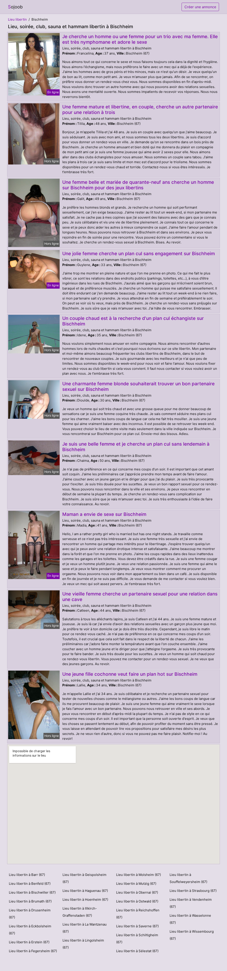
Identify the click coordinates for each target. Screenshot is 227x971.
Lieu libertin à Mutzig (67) (136, 883)
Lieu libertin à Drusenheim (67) (30, 913)
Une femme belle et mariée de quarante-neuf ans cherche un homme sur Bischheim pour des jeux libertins (138, 184)
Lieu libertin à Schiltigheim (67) (137, 938)
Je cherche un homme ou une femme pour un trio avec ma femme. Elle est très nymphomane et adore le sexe (140, 39)
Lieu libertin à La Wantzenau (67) (85, 928)
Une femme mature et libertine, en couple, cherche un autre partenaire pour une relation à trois (140, 109)
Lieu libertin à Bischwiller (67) (32, 892)
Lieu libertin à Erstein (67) (29, 942)
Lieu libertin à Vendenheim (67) (191, 903)
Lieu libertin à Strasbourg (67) (193, 891)
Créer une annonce (200, 7)
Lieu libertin (17, 19)
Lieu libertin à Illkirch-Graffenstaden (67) (80, 912)
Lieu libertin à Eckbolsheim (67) (30, 929)
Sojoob (15, 7)
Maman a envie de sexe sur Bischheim (104, 514)
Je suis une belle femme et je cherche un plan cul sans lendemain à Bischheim (135, 446)
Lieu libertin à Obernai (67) (137, 892)
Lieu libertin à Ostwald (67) (137, 901)
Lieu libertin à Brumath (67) (30, 901)
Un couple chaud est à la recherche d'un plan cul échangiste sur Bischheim (133, 321)
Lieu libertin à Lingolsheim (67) (83, 943)
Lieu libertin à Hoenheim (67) (85, 899)
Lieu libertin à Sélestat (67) (137, 951)
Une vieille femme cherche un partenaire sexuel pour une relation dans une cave (139, 596)
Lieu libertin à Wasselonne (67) (190, 919)
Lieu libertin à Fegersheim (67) (33, 951)
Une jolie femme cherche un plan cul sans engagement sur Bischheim (138, 253)
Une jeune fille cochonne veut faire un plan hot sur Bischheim (129, 674)
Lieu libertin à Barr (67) (27, 875)
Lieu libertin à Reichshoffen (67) (137, 913)
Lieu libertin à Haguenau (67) (85, 891)
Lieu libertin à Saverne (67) (137, 926)
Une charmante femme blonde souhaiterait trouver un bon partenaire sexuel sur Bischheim (138, 386)
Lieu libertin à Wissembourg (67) (192, 935)
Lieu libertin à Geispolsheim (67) (84, 878)
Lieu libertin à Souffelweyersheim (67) (188, 878)
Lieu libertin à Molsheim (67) (138, 875)
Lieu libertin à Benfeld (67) (30, 883)
